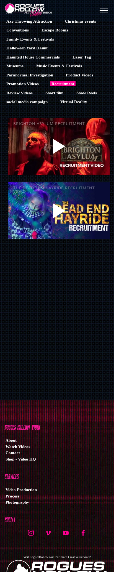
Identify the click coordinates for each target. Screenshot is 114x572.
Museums (15, 66)
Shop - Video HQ (21, 459)
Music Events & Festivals (59, 66)
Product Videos (79, 75)
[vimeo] (48, 535)
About (11, 440)
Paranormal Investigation (29, 75)
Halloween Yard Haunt (27, 48)
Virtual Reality (73, 102)
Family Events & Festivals (30, 39)
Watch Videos (18, 447)
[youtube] (66, 536)
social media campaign (27, 102)
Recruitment (62, 84)
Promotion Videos (22, 84)
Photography (17, 502)
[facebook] (83, 535)
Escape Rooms (55, 30)
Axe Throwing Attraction (29, 21)
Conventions (17, 30)
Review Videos (19, 93)
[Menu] (104, 10)
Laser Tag (81, 57)
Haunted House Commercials (33, 57)
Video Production (21, 490)
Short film (54, 93)
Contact (13, 453)
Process (12, 496)
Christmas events (80, 21)
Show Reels (86, 93)
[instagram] (31, 535)
